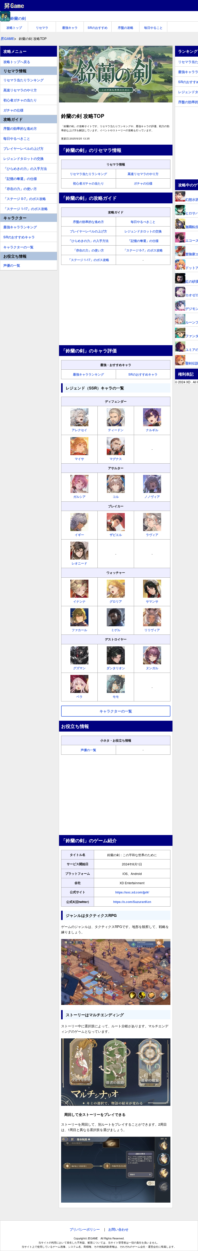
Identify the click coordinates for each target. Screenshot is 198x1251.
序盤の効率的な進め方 (88, 221)
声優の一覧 (88, 750)
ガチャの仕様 (143, 183)
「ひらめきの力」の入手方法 (88, 240)
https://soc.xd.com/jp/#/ (132, 892)
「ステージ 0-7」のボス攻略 (143, 250)
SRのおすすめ (98, 27)
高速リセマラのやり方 (143, 173)
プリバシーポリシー (85, 1229)
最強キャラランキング (88, 374)
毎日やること (153, 27)
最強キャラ (70, 27)
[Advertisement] (115, 305)
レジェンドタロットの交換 (143, 231)
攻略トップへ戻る (16, 61)
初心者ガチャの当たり (88, 183)
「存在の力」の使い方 (88, 250)
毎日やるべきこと (143, 221)
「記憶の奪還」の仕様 (143, 240)
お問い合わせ (118, 1229)
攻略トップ (14, 27)
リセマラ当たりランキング (88, 173)
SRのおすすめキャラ (143, 374)
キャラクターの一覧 (18, 246)
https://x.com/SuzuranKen (132, 901)
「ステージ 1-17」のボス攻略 (88, 259)
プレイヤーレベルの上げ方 (88, 231)
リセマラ (42, 27)
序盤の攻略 (125, 27)
